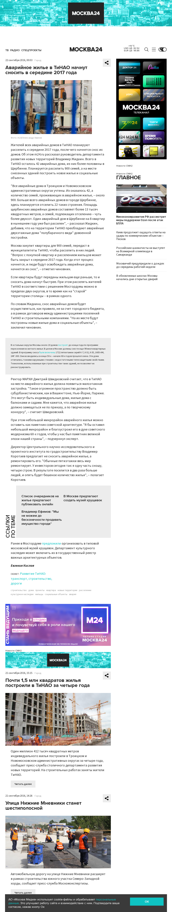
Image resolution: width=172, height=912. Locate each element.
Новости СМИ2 (13, 650)
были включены (47, 352)
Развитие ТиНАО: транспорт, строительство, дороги (31, 578)
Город (38, 60)
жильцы (39, 594)
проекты (40, 590)
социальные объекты (56, 594)
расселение (85, 590)
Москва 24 (86, 49)
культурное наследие (22, 594)
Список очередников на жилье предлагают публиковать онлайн (40, 500)
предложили (51, 543)
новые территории (67, 590)
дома (31, 590)
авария (72, 594)
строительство (19, 590)
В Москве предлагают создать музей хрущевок (82, 498)
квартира (51, 590)
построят (63, 345)
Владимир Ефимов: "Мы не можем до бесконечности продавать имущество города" (42, 518)
